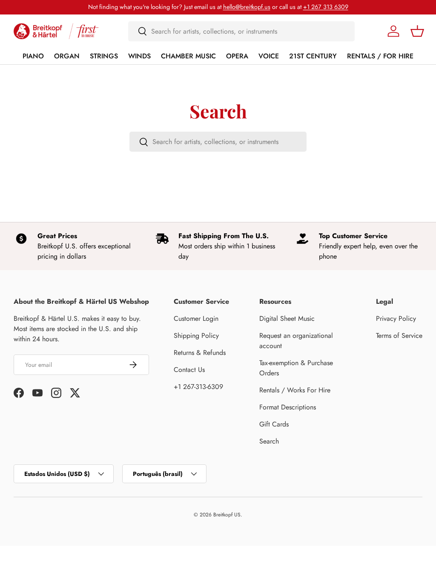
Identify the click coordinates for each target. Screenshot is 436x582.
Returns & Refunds (200, 352)
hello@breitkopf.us (246, 7)
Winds (139, 56)
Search (269, 441)
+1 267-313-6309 (198, 387)
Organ (67, 56)
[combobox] (241, 31)
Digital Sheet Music (287, 318)
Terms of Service (399, 335)
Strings (104, 56)
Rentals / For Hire (380, 56)
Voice (268, 56)
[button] (417, 31)
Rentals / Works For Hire (294, 390)
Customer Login (196, 318)
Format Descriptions (287, 407)
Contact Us (189, 370)
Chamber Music (188, 56)
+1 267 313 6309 (325, 7)
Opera (237, 56)
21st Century (313, 56)
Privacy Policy (396, 318)
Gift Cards (274, 424)
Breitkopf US (227, 515)
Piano (33, 56)
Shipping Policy (196, 335)
